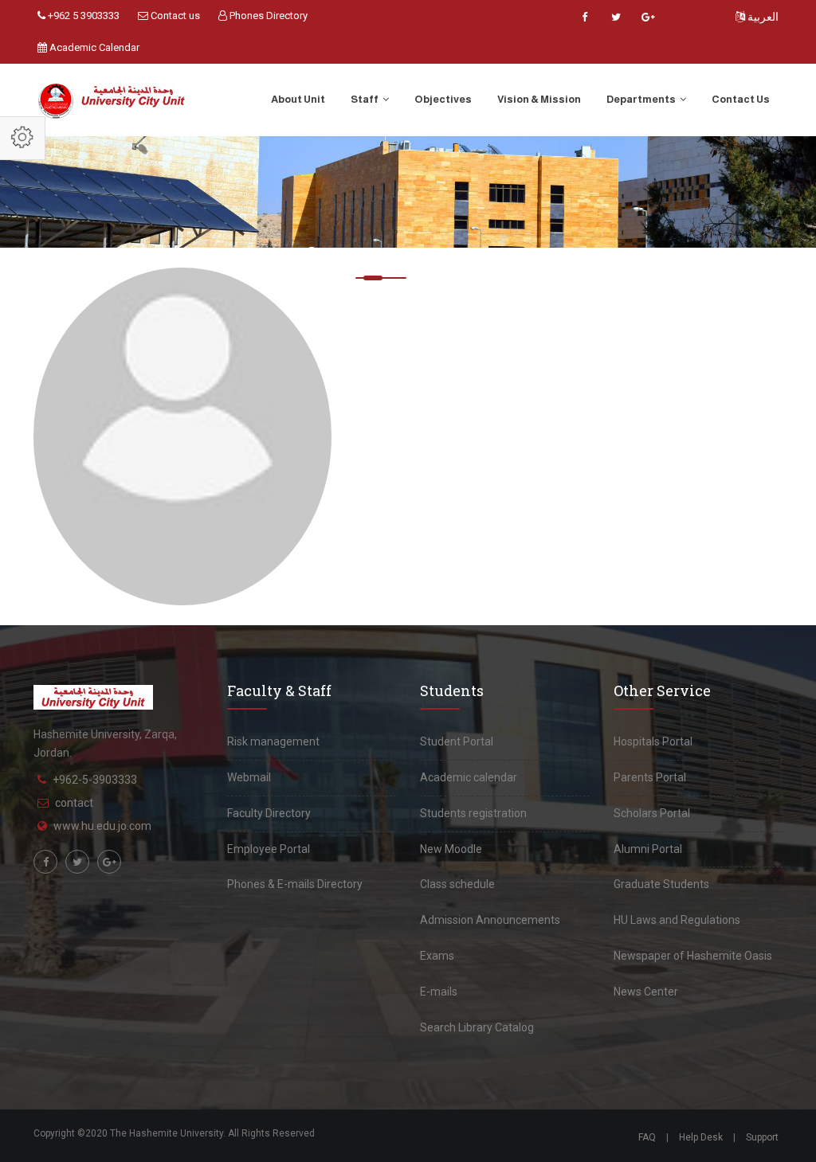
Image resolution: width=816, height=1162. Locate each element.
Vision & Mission (539, 99)
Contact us (174, 16)
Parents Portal (650, 777)
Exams (437, 955)
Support (762, 1137)
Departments (641, 99)
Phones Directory (267, 16)
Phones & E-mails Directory (295, 884)
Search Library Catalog (477, 1027)
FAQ (647, 1137)
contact (74, 802)
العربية (762, 16)
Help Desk (701, 1137)
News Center (646, 991)
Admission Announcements (490, 920)
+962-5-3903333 (95, 779)
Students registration (473, 813)
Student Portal (456, 741)
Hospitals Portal (653, 741)
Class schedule (457, 884)
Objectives (443, 99)
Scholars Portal (652, 813)
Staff (365, 99)
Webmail (249, 777)
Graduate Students (661, 884)
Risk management (273, 741)
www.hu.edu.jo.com (102, 826)
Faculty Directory (269, 813)
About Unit (298, 99)
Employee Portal (268, 849)
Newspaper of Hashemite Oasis (693, 955)
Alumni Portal (648, 849)
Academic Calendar (93, 47)
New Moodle (451, 849)
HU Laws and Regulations (677, 920)
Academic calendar (468, 777)
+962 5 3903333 (82, 16)
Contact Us (741, 99)
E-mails (438, 991)
